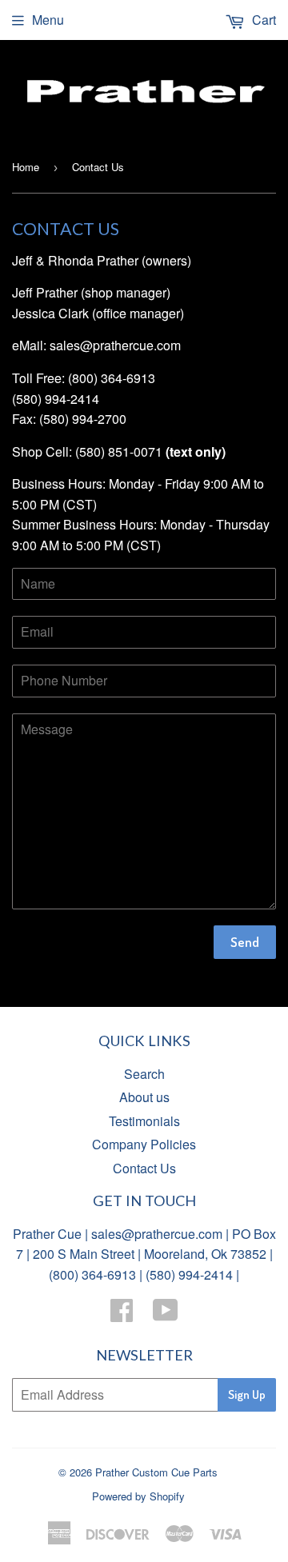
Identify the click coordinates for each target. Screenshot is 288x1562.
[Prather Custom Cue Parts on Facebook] (122, 1314)
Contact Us (144, 1168)
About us (144, 1097)
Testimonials (144, 1121)
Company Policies (144, 1144)
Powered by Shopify (138, 1496)
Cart (262, 19)
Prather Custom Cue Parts (156, 1472)
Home (25, 166)
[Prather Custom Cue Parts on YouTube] (165, 1314)
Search (144, 1074)
